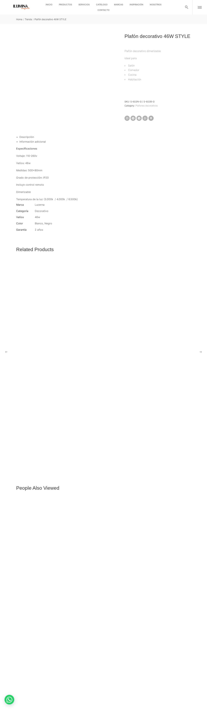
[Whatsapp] (145, 118)
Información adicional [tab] (32, 141)
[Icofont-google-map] (151, 118)
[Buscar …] (186, 7)
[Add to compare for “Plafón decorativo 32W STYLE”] (108, 453)
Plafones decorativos (147, 105)
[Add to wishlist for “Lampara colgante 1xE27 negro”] (99, 692)
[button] (9, 699)
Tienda (28, 19)
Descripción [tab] (26, 137)
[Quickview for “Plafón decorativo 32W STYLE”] (103, 359)
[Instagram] (127, 118)
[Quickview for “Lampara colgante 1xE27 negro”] (103, 597)
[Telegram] (139, 118)
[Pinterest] (133, 118)
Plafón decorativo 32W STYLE (33, 462)
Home (19, 19)
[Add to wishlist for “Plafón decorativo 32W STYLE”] (99, 453)
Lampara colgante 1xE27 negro (34, 700)
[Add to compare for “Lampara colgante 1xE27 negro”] (108, 692)
